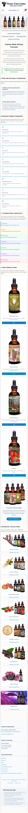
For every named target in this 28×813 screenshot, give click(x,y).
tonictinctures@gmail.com (7, 734)
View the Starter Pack (14, 518)
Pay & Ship (3, 764)
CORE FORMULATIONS (21, 36)
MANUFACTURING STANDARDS (14, 33)
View (14, 322)
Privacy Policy (4, 769)
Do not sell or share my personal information (11, 773)
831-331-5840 (4, 731)
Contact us (3, 758)
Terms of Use (4, 771)
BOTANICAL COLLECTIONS (14, 39)
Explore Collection (14, 552)
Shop (2, 762)
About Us (3, 760)
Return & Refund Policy (6, 766)
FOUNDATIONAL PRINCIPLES (8, 36)
